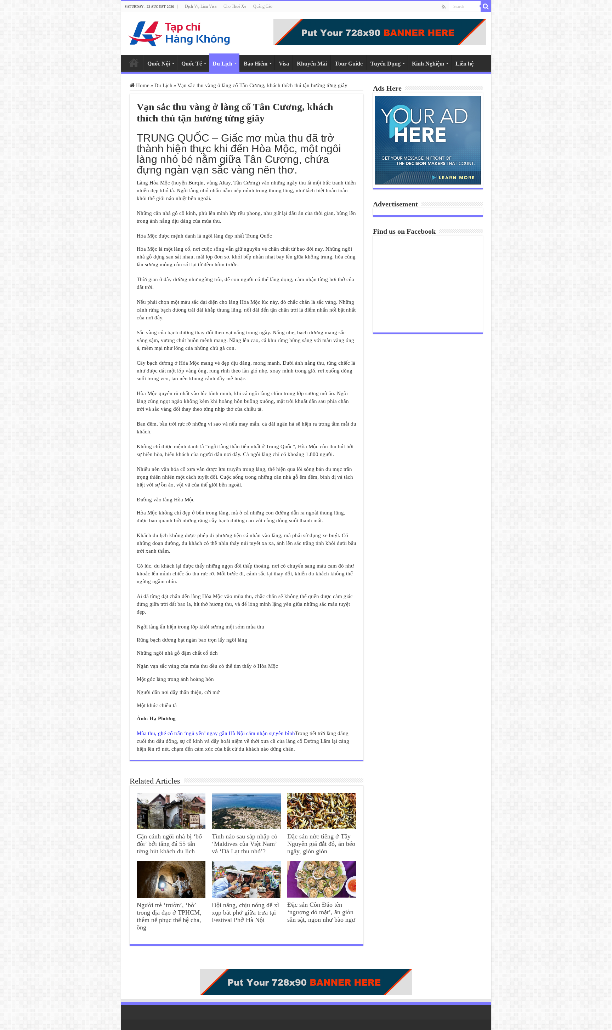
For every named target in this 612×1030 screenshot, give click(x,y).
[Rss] (443, 6)
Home (134, 62)
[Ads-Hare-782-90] (379, 31)
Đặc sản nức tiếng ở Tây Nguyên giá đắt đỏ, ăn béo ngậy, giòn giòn (321, 844)
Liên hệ (464, 64)
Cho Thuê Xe (234, 6)
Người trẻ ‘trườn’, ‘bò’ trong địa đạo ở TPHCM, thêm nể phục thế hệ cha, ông (169, 916)
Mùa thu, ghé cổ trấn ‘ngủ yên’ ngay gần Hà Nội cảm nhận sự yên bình (216, 733)
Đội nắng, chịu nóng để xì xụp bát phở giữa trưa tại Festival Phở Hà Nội (245, 912)
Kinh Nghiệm (428, 64)
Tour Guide (349, 64)
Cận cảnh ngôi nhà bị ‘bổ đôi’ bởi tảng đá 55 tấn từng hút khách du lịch (169, 844)
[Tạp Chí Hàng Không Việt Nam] (179, 32)
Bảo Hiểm (255, 64)
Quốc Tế (191, 64)
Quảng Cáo (262, 6)
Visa (284, 64)
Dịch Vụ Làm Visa (200, 6)
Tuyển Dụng (385, 64)
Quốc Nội (158, 64)
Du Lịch (222, 64)
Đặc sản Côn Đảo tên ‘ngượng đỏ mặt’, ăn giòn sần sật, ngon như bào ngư (321, 912)
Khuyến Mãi (312, 64)
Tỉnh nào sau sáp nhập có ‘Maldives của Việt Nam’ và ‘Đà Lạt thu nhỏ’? (244, 844)
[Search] (486, 6)
